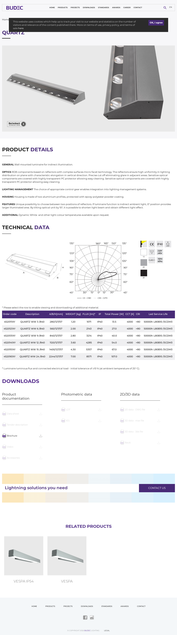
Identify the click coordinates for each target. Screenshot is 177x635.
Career (127, 7)
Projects (75, 7)
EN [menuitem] (170, 7)
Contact (138, 7)
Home (52, 7)
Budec (87, 630)
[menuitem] (171, 8)
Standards (103, 7)
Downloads (89, 7)
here (21, 28)
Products (63, 7)
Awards (116, 7)
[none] (171, 8)
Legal (107, 630)
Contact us (157, 488)
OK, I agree (156, 22)
